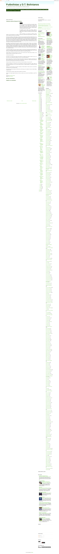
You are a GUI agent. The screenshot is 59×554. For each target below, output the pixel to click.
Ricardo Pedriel (48, 400)
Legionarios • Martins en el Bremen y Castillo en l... (41, 152)
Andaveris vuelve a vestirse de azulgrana (41, 170)
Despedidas (47, 153)
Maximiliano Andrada (48, 349)
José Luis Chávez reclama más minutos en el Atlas (41, 71)
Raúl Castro (47, 395)
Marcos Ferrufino (48, 335)
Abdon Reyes (47, 89)
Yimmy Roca (47, 469)
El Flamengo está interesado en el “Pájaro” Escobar (41, 148)
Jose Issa (47, 262)
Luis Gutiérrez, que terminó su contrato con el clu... (41, 158)
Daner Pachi (47, 144)
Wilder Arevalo (47, 461)
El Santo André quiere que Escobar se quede (41, 130)
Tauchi (46, 442)
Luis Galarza (47, 316)
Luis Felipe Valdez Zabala (49, 314)
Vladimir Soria (47, 457)
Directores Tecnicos (48, 164)
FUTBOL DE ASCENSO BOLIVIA (49, 46)
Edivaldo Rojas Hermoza (49, 170)
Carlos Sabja (47, 126)
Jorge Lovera (47, 255)
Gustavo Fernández (48, 216)
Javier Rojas (47, 243)
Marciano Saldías (48, 329)
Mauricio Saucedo (48, 345)
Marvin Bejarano (48, 340)
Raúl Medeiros (47, 396)
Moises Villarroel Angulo (49, 360)
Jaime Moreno (47, 237)
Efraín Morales (48, 178)
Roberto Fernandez (48, 402)
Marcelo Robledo (48, 328)
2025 (39, 95)
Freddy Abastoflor (48, 198)
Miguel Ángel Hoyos (48, 350)
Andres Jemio (47, 101)
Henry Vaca (47, 221)
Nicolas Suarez (48, 367)
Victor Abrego (47, 447)
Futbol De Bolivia (49, 38)
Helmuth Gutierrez (48, 220)
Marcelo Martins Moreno (49, 326)
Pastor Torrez (47, 380)
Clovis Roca (47, 135)
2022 (39, 97)
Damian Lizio (47, 141)
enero (40, 188)
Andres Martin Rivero (48, 104)
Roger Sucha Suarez (48, 410)
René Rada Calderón (48, 397)
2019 (39, 100)
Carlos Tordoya (11, 76)
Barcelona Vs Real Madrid (42, 492)
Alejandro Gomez (48, 96)
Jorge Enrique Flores (48, 253)
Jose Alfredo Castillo (48, 258)
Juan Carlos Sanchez (48, 277)
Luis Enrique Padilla (48, 313)
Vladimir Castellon (48, 456)
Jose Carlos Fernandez (49, 259)
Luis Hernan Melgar (48, 321)
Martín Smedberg (48, 339)
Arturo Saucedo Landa (49, 110)
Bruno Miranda (48, 118)
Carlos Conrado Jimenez (49, 120)
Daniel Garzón (47, 147)
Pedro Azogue (47, 381)
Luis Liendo (47, 322)
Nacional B (32, 9)
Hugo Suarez (47, 225)
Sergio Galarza (48, 438)
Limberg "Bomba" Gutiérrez (49, 302)
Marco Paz (47, 334)
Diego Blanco (47, 158)
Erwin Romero (47, 183)
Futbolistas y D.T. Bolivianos (22, 4)
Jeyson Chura (47, 246)
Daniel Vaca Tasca (48, 148)
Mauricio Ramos (48, 343)
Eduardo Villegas (48, 174)
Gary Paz (47, 204)
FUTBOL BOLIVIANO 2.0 (41, 32)
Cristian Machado (48, 140)
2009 (39, 111)
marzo (41, 186)
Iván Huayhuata (48, 233)
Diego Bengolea (48, 157)
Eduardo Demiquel (48, 172)
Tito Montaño (47, 443)
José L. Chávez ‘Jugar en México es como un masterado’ (43, 85)
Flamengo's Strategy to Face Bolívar (43, 503)
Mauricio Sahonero (48, 344)
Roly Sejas (47, 414)
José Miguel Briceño (48, 267)
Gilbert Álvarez (48, 209)
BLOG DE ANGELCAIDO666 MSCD (41, 36)
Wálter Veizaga (48, 460)
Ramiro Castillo (48, 392)
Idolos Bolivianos (48, 228)
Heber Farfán (47, 219)
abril (40, 185)
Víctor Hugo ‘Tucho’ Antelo (49, 449)
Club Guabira (48, 54)
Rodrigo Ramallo (48, 406)
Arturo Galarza (48, 109)
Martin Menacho (48, 338)
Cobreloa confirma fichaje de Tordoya (41, 127)
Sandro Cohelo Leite (48, 430)
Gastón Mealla (47, 205)
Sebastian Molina (48, 435)
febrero (41, 187)
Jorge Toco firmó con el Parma (41, 164)
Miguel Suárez (47, 354)
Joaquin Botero (48, 249)
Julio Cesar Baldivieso (48, 287)
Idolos (43, 9)
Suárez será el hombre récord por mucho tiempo (43, 59)
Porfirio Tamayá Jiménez (49, 386)
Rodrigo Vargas (48, 407)
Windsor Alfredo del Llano (49, 466)
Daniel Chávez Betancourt (49, 145)
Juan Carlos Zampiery (48, 278)
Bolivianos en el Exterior (9, 10)
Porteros (47, 388)
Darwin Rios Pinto (48, 152)
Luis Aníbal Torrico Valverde (49, 310)
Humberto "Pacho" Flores (49, 226)
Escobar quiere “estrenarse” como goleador (41, 167)
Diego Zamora (47, 163)
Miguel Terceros (48, 355)
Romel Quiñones (48, 415)
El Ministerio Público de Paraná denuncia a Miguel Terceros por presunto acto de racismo (44, 25)
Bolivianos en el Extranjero (42, 512)
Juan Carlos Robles (48, 276)
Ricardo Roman (48, 401)
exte (46, 188)
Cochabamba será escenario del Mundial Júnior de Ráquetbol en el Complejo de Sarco (46, 482)
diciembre (41, 112)
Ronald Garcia (47, 420)
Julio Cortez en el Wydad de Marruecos (41, 121)
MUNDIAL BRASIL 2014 (42, 517)
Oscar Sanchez (48, 372)
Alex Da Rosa (47, 97)
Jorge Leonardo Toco (48, 254)
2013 (39, 107)
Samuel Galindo (48, 429)
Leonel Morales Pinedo (49, 299)
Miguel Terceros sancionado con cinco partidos (44, 23)
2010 (39, 110)
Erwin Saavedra (48, 184)
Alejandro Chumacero (12, 9)
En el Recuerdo (48, 179)
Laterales (47, 293)
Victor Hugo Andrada (48, 451)
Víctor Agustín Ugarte (48, 448)
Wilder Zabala (47, 462)
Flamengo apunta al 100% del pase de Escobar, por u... (41, 140)
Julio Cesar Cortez (48, 288)
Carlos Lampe (17, 9)
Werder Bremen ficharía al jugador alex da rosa (41, 124)
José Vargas (47, 271)
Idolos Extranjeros (48, 229)
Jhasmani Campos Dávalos (49, 247)
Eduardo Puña (47, 173)
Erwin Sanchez (48, 185)
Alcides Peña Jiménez (48, 93)
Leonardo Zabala (48, 297)
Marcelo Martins (22, 9)
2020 (39, 99)
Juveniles (19, 10)
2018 (39, 101)
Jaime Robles (47, 239)
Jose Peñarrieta (48, 268)
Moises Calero (47, 359)
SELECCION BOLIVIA (48, 436)
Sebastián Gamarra (48, 434)
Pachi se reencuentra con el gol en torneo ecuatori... (41, 136)
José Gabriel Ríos (48, 261)
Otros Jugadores (48, 373)
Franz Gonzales (48, 197)
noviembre (41, 113)
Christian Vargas (48, 134)
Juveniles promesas (48, 292)
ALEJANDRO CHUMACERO (47, 95)
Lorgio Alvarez (47, 305)
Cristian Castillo (48, 139)
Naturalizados (47, 362)
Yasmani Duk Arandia (48, 468)
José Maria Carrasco (48, 266)
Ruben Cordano (48, 425)
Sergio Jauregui (48, 439)
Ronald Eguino (48, 419)
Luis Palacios (47, 325)
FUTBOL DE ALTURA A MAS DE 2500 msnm (45, 502)
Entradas (40, 535)
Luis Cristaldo (47, 312)
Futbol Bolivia (36, 9)
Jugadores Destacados (49, 285)
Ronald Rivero (47, 424)
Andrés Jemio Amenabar (49, 102)
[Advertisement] (29, 14)
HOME (7, 9)
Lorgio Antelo (47, 306)
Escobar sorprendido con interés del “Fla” (41, 144)
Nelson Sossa (47, 363)
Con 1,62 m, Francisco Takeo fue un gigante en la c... (41, 174)
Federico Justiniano (48, 190)
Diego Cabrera (48, 159)
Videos (40, 9)
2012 (39, 108)
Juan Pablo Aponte (48, 284)
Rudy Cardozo (47, 426)
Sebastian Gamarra (28, 9)
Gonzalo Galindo (48, 211)
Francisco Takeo (48, 196)
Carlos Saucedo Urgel (48, 127)
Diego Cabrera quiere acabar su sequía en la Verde (41, 177)
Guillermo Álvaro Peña (48, 214)
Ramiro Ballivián (48, 389)
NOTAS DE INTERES (48, 369)
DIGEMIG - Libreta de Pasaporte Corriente (44, 513)
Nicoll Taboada (48, 368)
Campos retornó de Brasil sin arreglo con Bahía (41, 181)
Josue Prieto (47, 273)
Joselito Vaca (47, 272)
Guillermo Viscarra (48, 215)
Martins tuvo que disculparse (40, 65)
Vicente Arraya (47, 444)
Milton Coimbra (48, 356)
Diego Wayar (47, 162)
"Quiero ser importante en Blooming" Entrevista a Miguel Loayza (43, 47)
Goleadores (15, 10)
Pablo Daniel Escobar (48, 374)
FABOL (47, 189)
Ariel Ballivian (47, 105)
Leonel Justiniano (48, 298)
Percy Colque (47, 385)
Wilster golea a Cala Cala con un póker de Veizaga (45, 476)
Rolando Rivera (48, 413)
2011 (39, 109)
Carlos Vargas (47, 130)
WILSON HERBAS (48, 465)
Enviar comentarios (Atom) (23, 103)
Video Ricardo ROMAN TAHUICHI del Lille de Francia (43, 55)
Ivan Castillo (47, 232)
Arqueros (47, 9)
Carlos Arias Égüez (48, 119)
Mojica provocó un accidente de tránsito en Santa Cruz (41, 78)
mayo (40, 184)
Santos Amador (48, 431)
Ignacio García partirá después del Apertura (41, 161)
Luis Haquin (47, 320)
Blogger (32, 552)
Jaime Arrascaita (48, 234)
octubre (41, 114)
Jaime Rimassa (48, 238)
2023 (39, 96)
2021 (39, 98)
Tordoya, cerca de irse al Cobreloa (41, 133)
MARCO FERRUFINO (48, 333)
